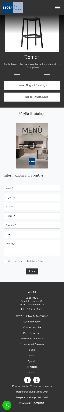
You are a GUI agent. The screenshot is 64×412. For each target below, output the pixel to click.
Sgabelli (32, 361)
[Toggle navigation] (58, 7)
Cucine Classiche (32, 327)
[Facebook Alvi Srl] (27, 380)
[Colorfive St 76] (17, 75)
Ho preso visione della (25, 261)
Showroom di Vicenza (32, 338)
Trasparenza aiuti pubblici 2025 (32, 397)
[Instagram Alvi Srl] (36, 380)
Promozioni (32, 367)
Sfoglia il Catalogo (36, 85)
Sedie (32, 350)
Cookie (25, 386)
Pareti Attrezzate (32, 333)
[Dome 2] (47, 75)
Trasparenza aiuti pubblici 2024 (32, 391)
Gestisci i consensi (42, 386)
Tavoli (32, 355)
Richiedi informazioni (36, 96)
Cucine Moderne (32, 321)
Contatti (32, 372)
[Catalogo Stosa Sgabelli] (32, 145)
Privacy (16, 386)
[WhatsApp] (6, 405)
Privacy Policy (36, 261)
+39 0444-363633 (34, 309)
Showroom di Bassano (32, 344)
